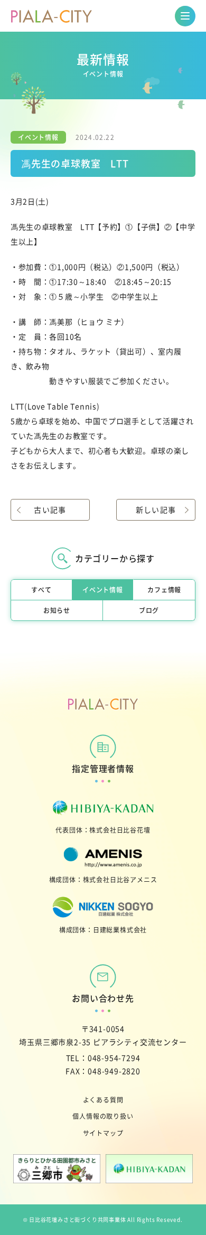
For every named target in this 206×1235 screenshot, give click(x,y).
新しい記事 (156, 509)
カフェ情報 (164, 589)
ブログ (149, 610)
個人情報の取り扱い (102, 1115)
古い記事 (50, 509)
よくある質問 (103, 1099)
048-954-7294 (114, 1057)
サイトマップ (103, 1132)
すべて (41, 589)
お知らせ (56, 610)
